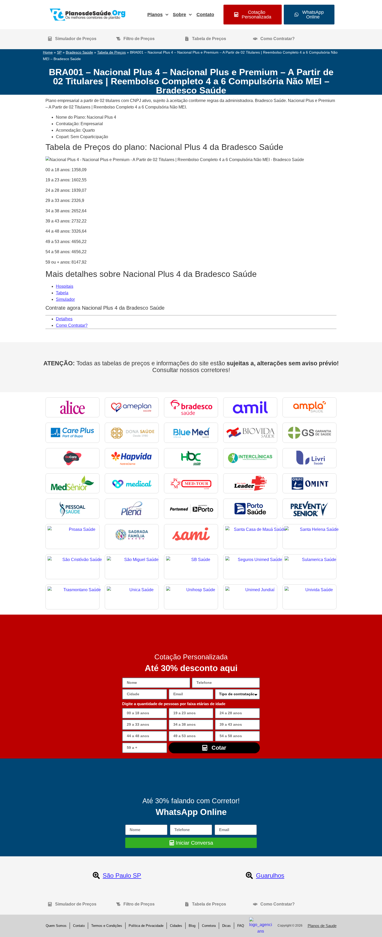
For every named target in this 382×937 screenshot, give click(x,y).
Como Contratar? (72, 325)
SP (59, 52)
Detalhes (64, 319)
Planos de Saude (322, 925)
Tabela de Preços (111, 52)
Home (48, 52)
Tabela (62, 293)
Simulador (65, 299)
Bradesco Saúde (79, 52)
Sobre (179, 14)
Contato (205, 14)
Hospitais (64, 286)
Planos (155, 14)
